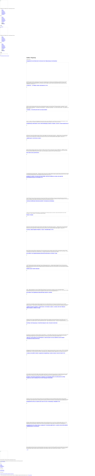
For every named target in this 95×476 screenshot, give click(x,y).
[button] (47, 15)
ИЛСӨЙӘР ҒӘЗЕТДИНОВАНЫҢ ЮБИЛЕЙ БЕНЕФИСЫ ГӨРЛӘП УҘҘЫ (41, 253)
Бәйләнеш (3, 14)
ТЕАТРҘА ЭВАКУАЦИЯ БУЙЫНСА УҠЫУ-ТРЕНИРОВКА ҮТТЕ (39, 229)
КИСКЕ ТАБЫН (29, 214)
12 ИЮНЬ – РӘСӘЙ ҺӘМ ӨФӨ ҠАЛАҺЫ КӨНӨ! (36, 109)
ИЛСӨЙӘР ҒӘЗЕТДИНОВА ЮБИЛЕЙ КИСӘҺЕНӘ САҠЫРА (39, 292)
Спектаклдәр (3, 11)
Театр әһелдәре (4, 20)
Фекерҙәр (1, 467)
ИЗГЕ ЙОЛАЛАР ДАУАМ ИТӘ (32, 152)
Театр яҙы (3, 18)
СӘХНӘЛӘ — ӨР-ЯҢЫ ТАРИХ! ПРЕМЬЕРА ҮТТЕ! (37, 85)
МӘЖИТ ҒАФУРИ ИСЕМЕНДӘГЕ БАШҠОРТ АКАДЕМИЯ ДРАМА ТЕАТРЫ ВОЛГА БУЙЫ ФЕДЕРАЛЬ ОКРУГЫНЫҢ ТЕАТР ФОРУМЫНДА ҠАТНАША (45, 377)
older (27, 449)
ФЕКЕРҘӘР (3, 13)
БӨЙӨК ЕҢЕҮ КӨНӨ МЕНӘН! (32, 268)
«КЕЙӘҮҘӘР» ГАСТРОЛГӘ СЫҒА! (33, 138)
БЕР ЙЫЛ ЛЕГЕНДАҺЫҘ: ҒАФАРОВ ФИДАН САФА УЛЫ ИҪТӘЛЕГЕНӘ (41, 322)
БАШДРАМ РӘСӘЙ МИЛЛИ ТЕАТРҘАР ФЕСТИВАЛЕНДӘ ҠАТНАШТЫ (41, 61)
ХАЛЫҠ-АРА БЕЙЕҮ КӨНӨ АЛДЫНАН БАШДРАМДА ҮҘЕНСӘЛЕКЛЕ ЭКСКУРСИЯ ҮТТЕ (45, 353)
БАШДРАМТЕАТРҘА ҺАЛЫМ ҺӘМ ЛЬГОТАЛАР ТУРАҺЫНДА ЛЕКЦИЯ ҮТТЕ (43, 401)
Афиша (3, 10)
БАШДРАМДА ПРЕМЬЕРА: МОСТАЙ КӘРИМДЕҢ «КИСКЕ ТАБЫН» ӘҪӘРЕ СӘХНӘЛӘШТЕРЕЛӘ (47, 123)
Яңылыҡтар (3, 12)
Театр (2, 9)
